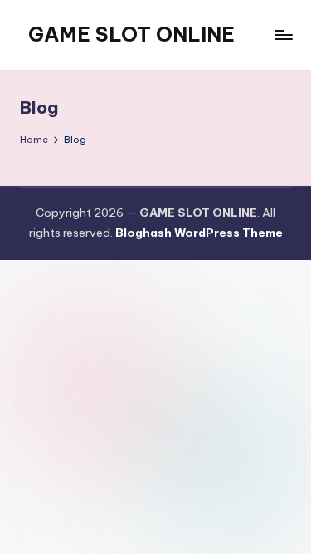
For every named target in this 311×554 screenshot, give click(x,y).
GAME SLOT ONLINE (131, 34)
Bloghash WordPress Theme (199, 232)
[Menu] (283, 34)
